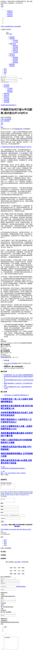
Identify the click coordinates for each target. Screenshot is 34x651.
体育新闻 (15, 58)
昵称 (2, 506)
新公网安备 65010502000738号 (10, 529)
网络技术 (15, 45)
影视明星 (15, 62)
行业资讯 (15, 40)
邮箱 (2, 509)
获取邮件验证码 (21, 586)
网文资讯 (10, 14)
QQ (2, 515)
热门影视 (6, 98)
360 (5, 74)
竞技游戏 (15, 47)
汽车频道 (15, 52)
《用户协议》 (18, 562)
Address (3, 518)
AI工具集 (15, 42)
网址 (2, 512)
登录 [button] (2, 5)
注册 (2, 6)
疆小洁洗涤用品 (16, 26)
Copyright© (4, 524)
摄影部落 (10, 16)
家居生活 (10, 11)
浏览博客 (6, 85)
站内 (5, 69)
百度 (5, 70)
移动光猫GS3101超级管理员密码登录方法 (17, 395)
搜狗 (5, 72)
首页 (2, 105)
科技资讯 (15, 61)
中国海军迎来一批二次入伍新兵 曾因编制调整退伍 (18, 375)
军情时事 (10, 12)
